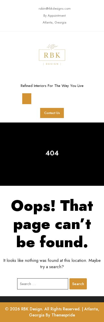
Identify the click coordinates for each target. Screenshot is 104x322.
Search (78, 284)
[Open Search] (76, 99)
